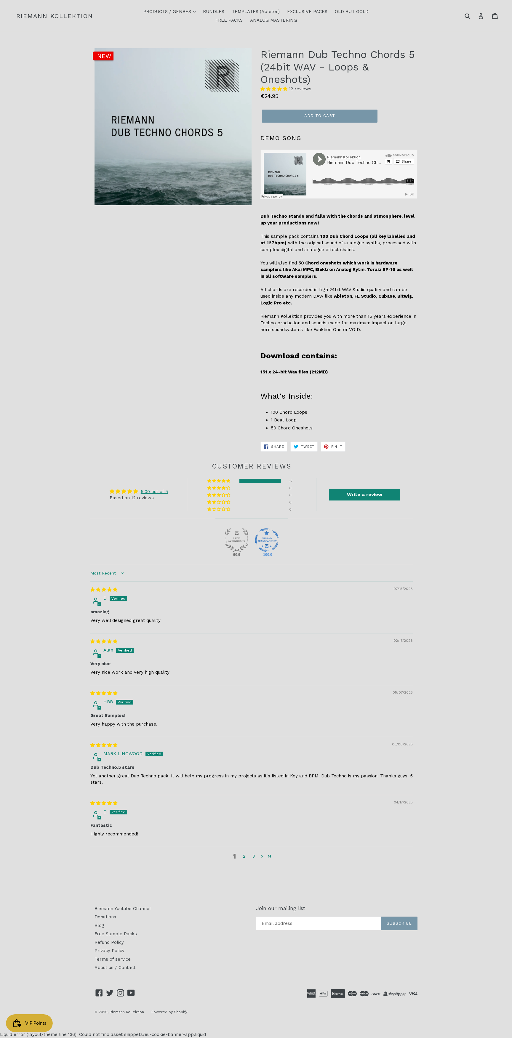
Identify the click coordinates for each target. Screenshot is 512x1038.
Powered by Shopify (169, 1012)
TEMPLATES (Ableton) (256, 11)
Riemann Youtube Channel (123, 908)
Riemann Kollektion (54, 16)
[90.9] (237, 540)
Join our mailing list (280, 908)
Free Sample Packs (116, 933)
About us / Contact (115, 967)
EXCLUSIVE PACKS (307, 11)
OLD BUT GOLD (352, 11)
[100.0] (267, 540)
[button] (274, 89)
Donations (105, 917)
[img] (103, 589)
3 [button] (253, 856)
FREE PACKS (229, 20)
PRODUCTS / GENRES (168, 11)
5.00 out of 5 (154, 491)
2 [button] (244, 856)
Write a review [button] (364, 494)
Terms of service (113, 959)
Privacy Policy (109, 950)
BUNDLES (213, 11)
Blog (99, 925)
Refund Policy (109, 942)
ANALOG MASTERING (273, 20)
